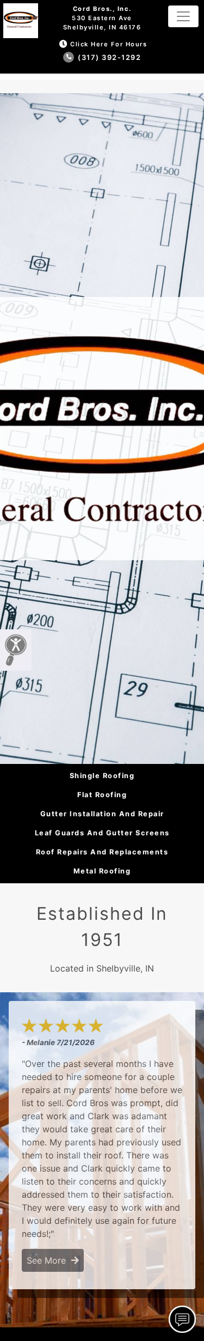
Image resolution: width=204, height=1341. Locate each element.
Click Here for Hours (108, 44)
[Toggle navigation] (183, 16)
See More (49, 1260)
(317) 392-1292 (108, 57)
